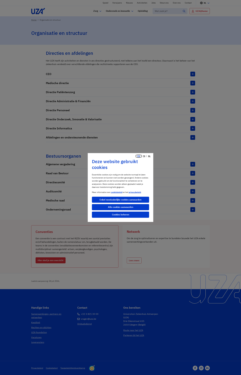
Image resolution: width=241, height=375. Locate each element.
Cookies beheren (120, 214)
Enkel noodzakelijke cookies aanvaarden (120, 199)
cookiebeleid (116, 192)
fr (144, 156)
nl (149, 156)
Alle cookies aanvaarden (120, 207)
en (138, 156)
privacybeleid (135, 192)
